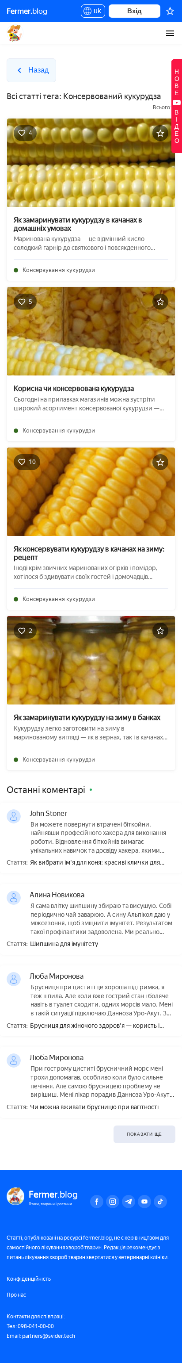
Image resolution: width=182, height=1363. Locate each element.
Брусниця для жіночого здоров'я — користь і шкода (94, 1026)
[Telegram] (128, 1201)
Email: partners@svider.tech (41, 1336)
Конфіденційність (29, 1279)
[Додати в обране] (160, 133)
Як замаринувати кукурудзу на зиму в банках (87, 717)
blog (27, 11)
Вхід (134, 11)
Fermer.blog (15, 33)
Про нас (16, 1295)
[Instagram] (112, 1201)
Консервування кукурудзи (59, 270)
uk (95, 12)
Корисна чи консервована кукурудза (74, 388)
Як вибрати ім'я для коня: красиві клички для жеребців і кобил (95, 863)
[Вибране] (170, 11)
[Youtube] (144, 1201)
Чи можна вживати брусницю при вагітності (94, 1107)
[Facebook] (96, 1201)
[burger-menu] (170, 33)
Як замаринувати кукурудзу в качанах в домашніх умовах (78, 224)
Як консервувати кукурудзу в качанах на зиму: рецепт (89, 553)
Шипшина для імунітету (64, 944)
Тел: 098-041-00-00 (30, 1326)
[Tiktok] (160, 1201)
